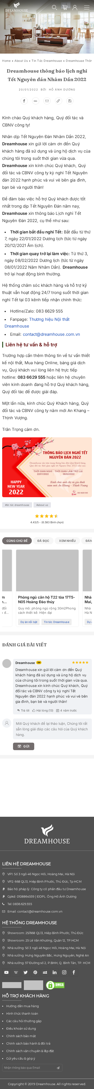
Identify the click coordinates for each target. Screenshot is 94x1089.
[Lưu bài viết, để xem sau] (70, 101)
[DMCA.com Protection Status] (56, 985)
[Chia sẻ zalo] (35, 101)
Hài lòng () (44, 710)
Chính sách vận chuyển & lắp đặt (30, 1051)
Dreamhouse (45, 1084)
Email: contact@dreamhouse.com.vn (34, 911)
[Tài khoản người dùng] (75, 7)
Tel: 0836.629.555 (19, 904)
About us (21, 61)
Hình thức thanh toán (22, 1013)
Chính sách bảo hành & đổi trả (28, 1043)
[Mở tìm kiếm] (55, 7)
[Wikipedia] (16, 972)
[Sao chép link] (58, 101)
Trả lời (25, 710)
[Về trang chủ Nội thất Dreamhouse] (16, 7)
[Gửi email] (47, 101)
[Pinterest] (35, 972)
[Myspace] (45, 972)
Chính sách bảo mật (21, 1036)
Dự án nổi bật (28, 622)
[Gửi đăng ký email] (58, 1067)
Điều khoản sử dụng (21, 1028)
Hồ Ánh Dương (62, 89)
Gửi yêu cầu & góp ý (20, 1058)
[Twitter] (25, 972)
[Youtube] (6, 972)
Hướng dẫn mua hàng (22, 1006)
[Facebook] (74, 972)
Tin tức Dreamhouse (47, 61)
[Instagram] (64, 972)
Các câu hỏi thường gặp (23, 1021)
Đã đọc (43, 541)
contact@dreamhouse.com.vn (51, 334)
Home (6, 61)
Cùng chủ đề (17, 541)
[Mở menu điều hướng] (89, 7)
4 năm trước (68, 710)
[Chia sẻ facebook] (24, 101)
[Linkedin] (54, 972)
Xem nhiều (67, 541)
